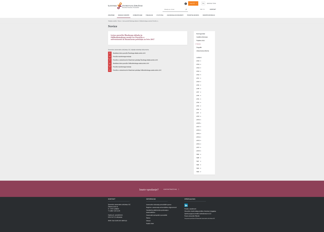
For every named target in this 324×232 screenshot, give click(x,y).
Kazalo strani (150, 223)
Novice (198, 44)
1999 (197, 154)
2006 (198, 130)
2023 (197, 71)
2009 (198, 120)
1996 (197, 165)
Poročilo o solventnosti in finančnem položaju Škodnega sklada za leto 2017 (135, 60)
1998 (197, 158)
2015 (197, 99)
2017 (197, 92)
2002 (198, 144)
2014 (197, 102)
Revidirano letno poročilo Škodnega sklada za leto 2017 (129, 53)
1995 (197, 168)
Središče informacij (201, 37)
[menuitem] (201, 9)
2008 (198, 123)
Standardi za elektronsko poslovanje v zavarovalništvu (157, 211)
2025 (197, 64)
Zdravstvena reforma (202, 51)
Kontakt (213, 9)
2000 (198, 151)
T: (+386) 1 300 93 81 (114, 211)
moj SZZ (192, 3)
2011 (197, 113)
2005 (198, 133)
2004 (198, 137)
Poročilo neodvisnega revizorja (122, 56)
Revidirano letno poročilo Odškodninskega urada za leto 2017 (131, 63)
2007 (198, 126)
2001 (197, 147)
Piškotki (197, 216)
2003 (198, 140)
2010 (197, 116)
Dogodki (199, 47)
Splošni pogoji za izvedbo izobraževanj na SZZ (197, 214)
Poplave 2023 (200, 40)
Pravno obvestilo (189, 216)
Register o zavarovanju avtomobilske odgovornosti (161, 207)
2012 (197, 109)
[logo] (125, 6)
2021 (197, 78)
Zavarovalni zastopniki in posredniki (156, 215)
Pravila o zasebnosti (190, 209)
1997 (197, 161)
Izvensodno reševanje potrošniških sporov (158, 205)
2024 (197, 68)
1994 (197, 172)
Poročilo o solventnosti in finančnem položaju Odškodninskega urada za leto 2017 (137, 70)
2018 (197, 88)
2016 (197, 95)
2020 (198, 81)
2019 (197, 85)
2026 (197, 61)
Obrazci (148, 221)
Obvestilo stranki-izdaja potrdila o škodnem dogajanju (200, 211)
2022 (197, 75)
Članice (148, 218)
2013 (197, 106)
